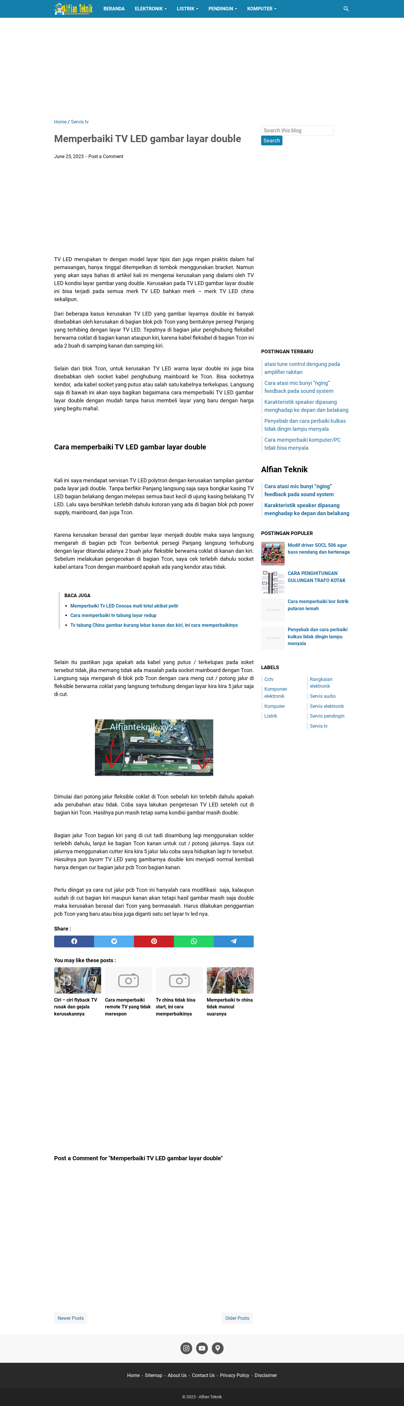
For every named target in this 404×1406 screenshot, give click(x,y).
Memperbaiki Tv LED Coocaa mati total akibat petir (124, 606)
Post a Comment (105, 156)
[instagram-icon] (186, 1348)
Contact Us (203, 1375)
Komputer (259, 9)
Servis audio (323, 696)
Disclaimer (266, 1375)
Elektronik (149, 9)
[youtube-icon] (202, 1348)
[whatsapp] (194, 941)
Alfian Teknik (210, 1396)
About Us (177, 1375)
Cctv (269, 679)
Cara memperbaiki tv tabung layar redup (113, 615)
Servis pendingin (327, 716)
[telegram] (234, 941)
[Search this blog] (346, 8)
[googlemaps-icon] (218, 1348)
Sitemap (153, 1375)
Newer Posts (71, 1318)
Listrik (185, 9)
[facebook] (74, 941)
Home (133, 1375)
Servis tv (319, 726)
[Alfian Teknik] (73, 9)
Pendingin (221, 9)
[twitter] (114, 941)
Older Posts (237, 1318)
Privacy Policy (234, 1375)
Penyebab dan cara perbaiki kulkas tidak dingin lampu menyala (318, 636)
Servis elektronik (327, 706)
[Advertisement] (202, 68)
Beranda (114, 9)
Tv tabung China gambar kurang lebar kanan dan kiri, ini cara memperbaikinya (154, 625)
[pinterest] (154, 941)
